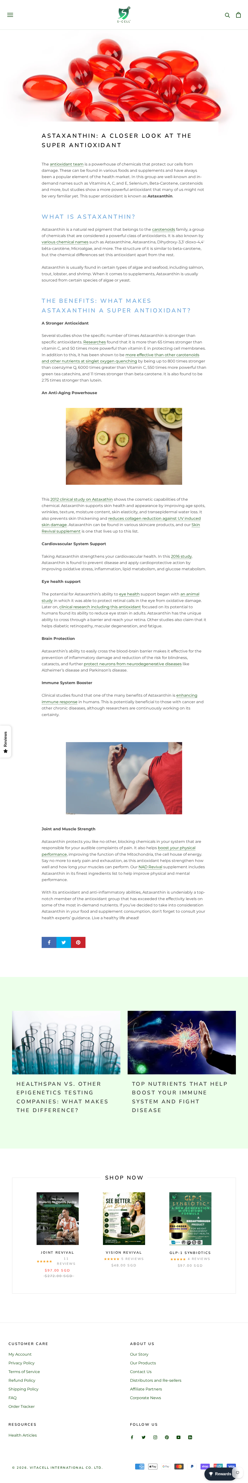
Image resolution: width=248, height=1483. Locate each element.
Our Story (139, 1354)
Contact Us (141, 1371)
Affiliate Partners (146, 1389)
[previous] (12, 1235)
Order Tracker (21, 1406)
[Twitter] (144, 1437)
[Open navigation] (10, 15)
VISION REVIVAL (124, 1252)
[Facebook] (132, 1437)
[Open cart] (238, 15)
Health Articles (22, 1435)
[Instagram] (155, 1437)
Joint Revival (57, 1252)
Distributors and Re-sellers (155, 1380)
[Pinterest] (167, 1437)
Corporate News (145, 1398)
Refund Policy (21, 1380)
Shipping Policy (23, 1389)
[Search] (227, 14)
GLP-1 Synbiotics (190, 1253)
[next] (235, 1235)
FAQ (12, 1398)
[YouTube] (178, 1437)
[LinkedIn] (190, 1437)
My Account (20, 1354)
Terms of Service (24, 1371)
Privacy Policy (21, 1363)
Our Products (143, 1363)
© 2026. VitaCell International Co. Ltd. (57, 1468)
